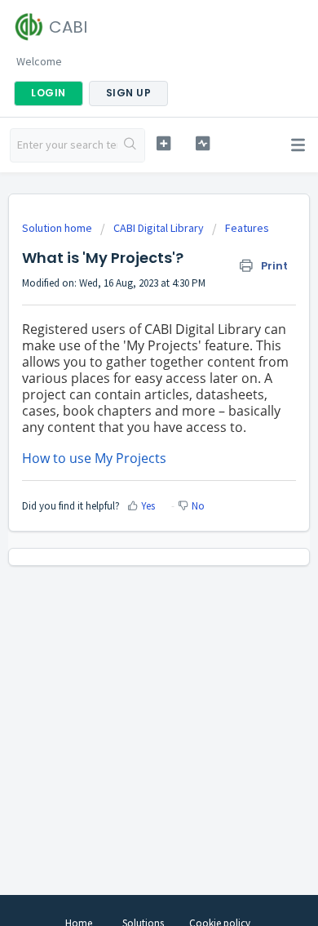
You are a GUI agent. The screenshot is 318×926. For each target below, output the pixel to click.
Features (247, 227)
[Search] (130, 145)
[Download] (129, 453)
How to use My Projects (94, 458)
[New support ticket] (163, 143)
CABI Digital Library (158, 227)
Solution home (58, 227)
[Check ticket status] (202, 143)
